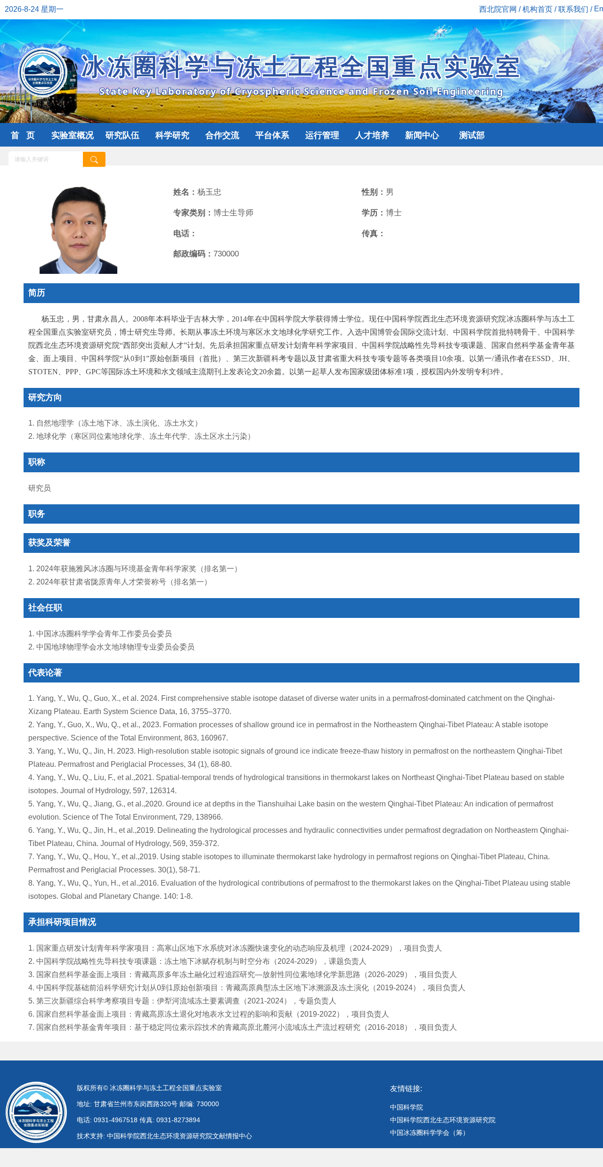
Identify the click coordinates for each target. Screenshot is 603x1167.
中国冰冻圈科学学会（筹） (429, 1132)
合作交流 (222, 135)
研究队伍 (122, 135)
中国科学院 (406, 1107)
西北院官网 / (500, 9)
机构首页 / (540, 9)
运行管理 (322, 135)
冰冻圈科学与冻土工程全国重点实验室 (301, 74)
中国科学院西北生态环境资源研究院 (443, 1120)
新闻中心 (422, 135)
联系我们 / (576, 9)
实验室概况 (72, 135)
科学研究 (172, 135)
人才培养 (372, 135)
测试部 (472, 135)
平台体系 (272, 135)
